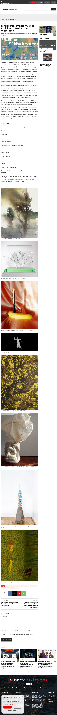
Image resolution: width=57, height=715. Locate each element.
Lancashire (47, 2)
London (3, 588)
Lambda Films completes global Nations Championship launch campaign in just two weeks (27, 665)
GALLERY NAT (25, 586)
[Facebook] (10, 593)
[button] (12, 710)
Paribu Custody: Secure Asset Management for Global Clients (45, 50)
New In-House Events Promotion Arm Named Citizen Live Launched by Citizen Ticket (30, 604)
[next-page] (4, 671)
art (6, 586)
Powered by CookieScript (12, 711)
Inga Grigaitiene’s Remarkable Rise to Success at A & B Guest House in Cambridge (45, 36)
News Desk (34, 33)
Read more (13, 704)
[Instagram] (29, 684)
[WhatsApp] (23, 593)
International (24, 33)
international (33, 586)
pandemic (16, 588)
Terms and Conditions (52, 696)
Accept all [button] (7, 707)
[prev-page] (2, 671)
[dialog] (12, 704)
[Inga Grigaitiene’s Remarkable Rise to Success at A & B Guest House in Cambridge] (47, 31)
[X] (14, 593)
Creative (7, 33)
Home (2, 23)
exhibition (19, 586)
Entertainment (15, 33)
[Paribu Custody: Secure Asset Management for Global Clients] (47, 45)
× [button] (22, 696)
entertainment (12, 586)
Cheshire (53, 2)
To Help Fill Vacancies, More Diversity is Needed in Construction (9, 603)
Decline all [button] (17, 707)
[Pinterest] (19, 593)
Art (5, 23)
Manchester (40, 2)
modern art (9, 588)
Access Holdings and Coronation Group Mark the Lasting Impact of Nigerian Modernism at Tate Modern (45, 665)
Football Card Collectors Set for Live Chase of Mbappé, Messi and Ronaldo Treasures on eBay (8, 665)
